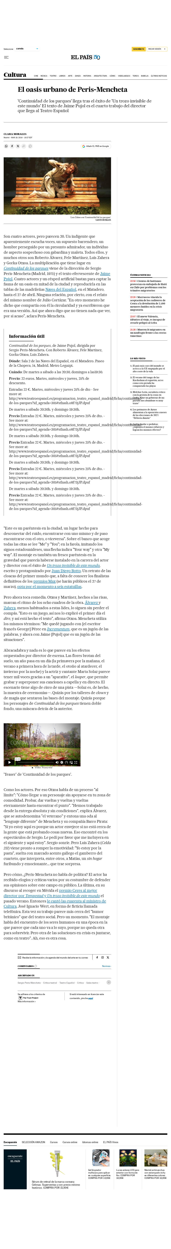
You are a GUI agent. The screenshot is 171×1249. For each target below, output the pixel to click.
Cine (36, 76)
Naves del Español (60, 289)
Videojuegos (124, 76)
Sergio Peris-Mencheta (29, 982)
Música (44, 76)
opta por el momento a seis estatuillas (49, 586)
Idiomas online (90, 1142)
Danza (78, 76)
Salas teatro (92, 982)
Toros (136, 76)
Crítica (80, 982)
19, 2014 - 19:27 (21, 138)
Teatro (53, 76)
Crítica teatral (50, 982)
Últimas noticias (159, 76)
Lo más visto (137, 358)
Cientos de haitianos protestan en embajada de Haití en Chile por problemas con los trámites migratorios (148, 286)
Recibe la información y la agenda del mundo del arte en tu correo (55, 957)
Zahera (10, 608)
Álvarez (92, 602)
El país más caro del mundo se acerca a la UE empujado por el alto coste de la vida (149, 368)
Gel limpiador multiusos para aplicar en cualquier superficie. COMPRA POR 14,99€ (99, 1174)
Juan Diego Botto (66, 570)
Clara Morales (15, 134)
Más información (26, 1001)
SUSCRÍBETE (138, 49)
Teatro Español (66, 982)
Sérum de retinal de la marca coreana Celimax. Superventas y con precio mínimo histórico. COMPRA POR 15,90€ (56, 1184)
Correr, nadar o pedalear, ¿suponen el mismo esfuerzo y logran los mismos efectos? (148, 427)
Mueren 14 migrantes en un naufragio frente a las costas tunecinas (148, 332)
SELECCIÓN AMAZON (33, 1142)
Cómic (113, 76)
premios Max (44, 581)
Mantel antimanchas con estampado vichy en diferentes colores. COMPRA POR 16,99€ (155, 1174)
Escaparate (10, 1142)
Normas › (106, 966)
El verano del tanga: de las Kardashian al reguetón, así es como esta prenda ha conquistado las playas (148, 381)
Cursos (54, 1142)
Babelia (144, 76)
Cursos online (70, 1142)
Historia (87, 76)
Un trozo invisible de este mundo (73, 565)
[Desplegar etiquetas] (109, 982)
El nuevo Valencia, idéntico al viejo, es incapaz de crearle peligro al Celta (147, 319)
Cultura (15, 75)
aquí (90, 998)
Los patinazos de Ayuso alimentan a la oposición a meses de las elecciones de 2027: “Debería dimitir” (150, 413)
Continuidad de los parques (26, 268)
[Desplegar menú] (6, 57)
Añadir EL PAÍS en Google (97, 146)
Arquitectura (100, 76)
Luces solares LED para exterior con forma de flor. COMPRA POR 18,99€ (127, 1174)
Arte (70, 76)
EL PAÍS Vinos (110, 1142)
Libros (62, 76)
